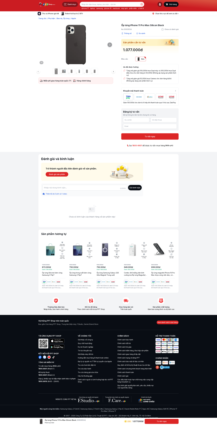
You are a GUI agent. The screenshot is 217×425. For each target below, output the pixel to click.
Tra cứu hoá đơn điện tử (87, 365)
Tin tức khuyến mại (85, 351)
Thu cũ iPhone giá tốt (50, 13)
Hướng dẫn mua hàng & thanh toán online (93, 358)
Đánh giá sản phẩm (57, 174)
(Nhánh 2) (46, 375)
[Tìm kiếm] (142, 4)
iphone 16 (107, 8)
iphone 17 (85, 8)
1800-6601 (137, 145)
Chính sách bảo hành (125, 340)
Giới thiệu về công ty (85, 340)
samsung (99, 8)
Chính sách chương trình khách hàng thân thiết (134, 369)
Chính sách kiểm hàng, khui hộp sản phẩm (132, 351)
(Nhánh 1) (46, 369)
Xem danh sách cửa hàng (168, 322)
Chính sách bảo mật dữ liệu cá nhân (130, 361)
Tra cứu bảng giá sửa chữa (88, 372)
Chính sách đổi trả (124, 343)
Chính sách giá (122, 376)
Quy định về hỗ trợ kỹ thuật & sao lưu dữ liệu (133, 365)
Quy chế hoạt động (85, 343)
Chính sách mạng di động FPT (128, 358)
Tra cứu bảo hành (84, 369)
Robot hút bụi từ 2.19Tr (74, 13)
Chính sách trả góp (124, 347)
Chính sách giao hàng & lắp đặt (128, 354)
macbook (116, 8)
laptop (92, 8)
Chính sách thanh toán (125, 372)
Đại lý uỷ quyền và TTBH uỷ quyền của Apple (95, 361)
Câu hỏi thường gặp (85, 376)
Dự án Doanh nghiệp (85, 347)
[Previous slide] (38, 71)
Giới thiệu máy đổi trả (85, 354)
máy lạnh (124, 8)
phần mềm (133, 8)
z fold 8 (141, 8)
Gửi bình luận (134, 188)
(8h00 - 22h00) (48, 381)
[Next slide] (84, 13)
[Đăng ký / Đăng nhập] (159, 4)
